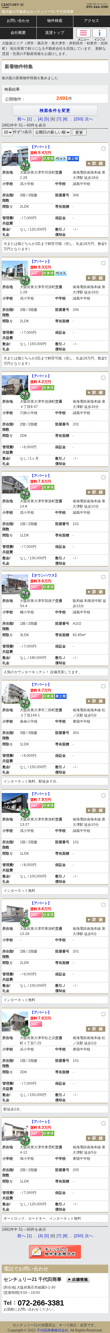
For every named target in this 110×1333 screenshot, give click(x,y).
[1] (29, 119)
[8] (65, 119)
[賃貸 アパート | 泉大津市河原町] (15, 156)
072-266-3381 (41, 1303)
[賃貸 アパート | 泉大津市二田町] (15, 694)
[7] (59, 119)
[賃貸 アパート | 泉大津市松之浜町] (15, 1021)
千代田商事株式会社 (52, 1330)
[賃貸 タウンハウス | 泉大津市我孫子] (15, 584)
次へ (89, 119)
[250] (78, 119)
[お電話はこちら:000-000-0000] (82, 4)
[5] (46, 119)
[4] (40, 119)
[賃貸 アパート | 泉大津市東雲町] (15, 1131)
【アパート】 (40, 147)
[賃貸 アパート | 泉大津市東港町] (15, 485)
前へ (21, 119)
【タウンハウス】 (44, 575)
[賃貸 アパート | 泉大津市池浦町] (15, 385)
